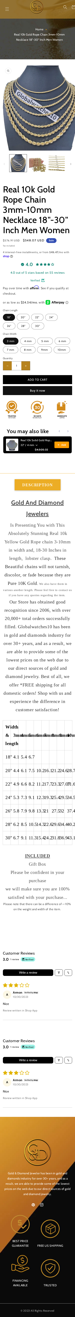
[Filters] (59, 972)
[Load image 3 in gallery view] (56, 163)
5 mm (45, 341)
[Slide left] (4, 164)
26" (9, 326)
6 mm (62, 341)
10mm (62, 349)
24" (51, 317)
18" (9, 317)
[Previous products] (59, 431)
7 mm (10, 349)
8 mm (28, 349)
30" (37, 326)
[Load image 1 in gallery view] (18, 163)
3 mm (10, 341)
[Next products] (68, 431)
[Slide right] (71, 164)
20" (23, 317)
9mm (44, 349)
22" (37, 317)
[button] (65, 7)
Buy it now (37, 390)
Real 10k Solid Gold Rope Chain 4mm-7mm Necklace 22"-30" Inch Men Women (36, 440)
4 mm (28, 341)
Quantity (8, 358)
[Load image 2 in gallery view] (37, 163)
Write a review (28, 972)
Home (39, 29)
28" (23, 326)
